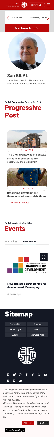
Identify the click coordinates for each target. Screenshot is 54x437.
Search (35, 5)
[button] (48, 18)
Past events (29, 241)
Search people (23, 28)
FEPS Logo (15, 329)
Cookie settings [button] (15, 430)
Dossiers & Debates (19, 202)
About (15, 335)
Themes (38, 324)
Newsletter (15, 324)
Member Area (37, 335)
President (17, 17)
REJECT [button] (43, 422)
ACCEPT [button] (28, 422)
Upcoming (11, 241)
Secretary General (39, 17)
